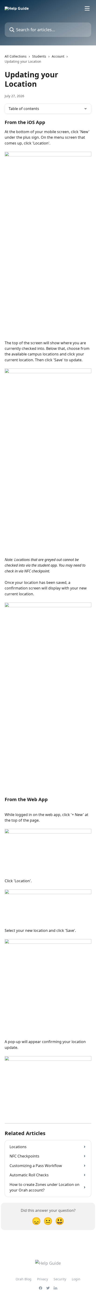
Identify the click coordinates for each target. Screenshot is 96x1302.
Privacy (42, 1279)
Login (76, 1279)
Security (60, 1279)
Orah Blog (23, 1279)
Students (39, 56)
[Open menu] (87, 8)
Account (58, 56)
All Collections (16, 56)
